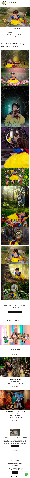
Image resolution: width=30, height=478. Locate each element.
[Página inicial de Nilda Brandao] (9, 3)
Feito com (15, 476)
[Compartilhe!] (15, 65)
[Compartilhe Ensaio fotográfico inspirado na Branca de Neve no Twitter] (16, 307)
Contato (15, 472)
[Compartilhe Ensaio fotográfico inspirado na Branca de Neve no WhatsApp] (13, 307)
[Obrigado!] (11, 65)
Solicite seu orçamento (15, 312)
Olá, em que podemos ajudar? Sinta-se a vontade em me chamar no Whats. (17, 469)
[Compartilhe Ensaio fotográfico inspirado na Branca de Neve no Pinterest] (18, 307)
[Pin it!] (19, 65)
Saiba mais (15, 446)
